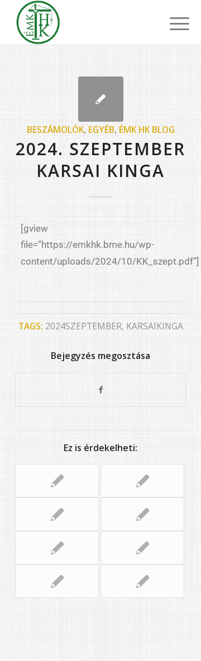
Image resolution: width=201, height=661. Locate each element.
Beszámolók (55, 129)
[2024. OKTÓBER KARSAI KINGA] (142, 547)
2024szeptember (83, 326)
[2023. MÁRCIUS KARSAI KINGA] (142, 514)
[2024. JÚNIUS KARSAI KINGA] (57, 547)
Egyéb (101, 129)
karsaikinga (154, 326)
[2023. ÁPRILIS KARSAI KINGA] (142, 480)
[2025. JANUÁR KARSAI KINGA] (57, 514)
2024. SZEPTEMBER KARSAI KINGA (100, 159)
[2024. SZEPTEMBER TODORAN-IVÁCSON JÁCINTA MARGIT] (57, 480)
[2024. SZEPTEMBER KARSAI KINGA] (100, 99)
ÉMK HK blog (147, 129)
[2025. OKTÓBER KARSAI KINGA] (142, 581)
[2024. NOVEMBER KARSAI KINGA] (57, 581)
